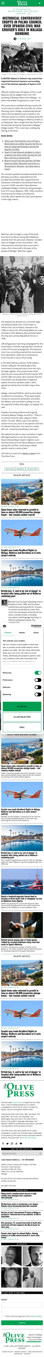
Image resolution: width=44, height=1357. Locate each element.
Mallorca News (28, 453)
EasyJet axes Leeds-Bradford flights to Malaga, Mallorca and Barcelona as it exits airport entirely (21, 552)
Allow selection (22, 717)
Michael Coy (25, 39)
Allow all (22, 706)
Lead (26, 11)
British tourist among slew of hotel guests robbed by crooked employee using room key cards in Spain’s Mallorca (20, 942)
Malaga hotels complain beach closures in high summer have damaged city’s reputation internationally (18, 1196)
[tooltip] (3, 1143)
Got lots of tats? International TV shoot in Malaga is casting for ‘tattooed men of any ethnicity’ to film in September (21, 1214)
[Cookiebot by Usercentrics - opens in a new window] (31, 626)
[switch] (38, 680)
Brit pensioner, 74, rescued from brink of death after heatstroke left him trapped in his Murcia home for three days (21, 1225)
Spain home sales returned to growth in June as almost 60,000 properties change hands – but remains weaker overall (20, 512)
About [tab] (36, 633)
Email (4, 1300)
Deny (22, 727)
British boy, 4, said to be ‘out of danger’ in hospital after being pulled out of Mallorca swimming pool (21, 593)
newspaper (20, 469)
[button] (40, 1153)
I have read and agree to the (23, 1316)
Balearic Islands (15, 11)
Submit (22, 1322)
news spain (9, 469)
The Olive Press (32, 469)
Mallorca (34, 11)
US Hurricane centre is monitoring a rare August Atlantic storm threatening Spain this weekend (19, 1205)
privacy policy (36, 1316)
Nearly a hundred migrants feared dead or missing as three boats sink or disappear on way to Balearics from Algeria (21, 898)
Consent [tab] (7, 633)
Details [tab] (22, 633)
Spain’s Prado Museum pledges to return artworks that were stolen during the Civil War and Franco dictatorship (22, 155)
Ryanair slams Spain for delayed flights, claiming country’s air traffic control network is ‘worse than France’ (20, 1235)
